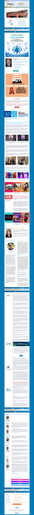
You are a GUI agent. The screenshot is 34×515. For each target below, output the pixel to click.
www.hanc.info (21, 511)
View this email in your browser (17, 8)
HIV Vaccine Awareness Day (17, 473)
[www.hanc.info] (17, 508)
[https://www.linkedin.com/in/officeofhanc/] (18, 513)
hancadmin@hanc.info (24, 510)
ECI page (22, 392)
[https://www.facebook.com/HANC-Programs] (16, 513)
